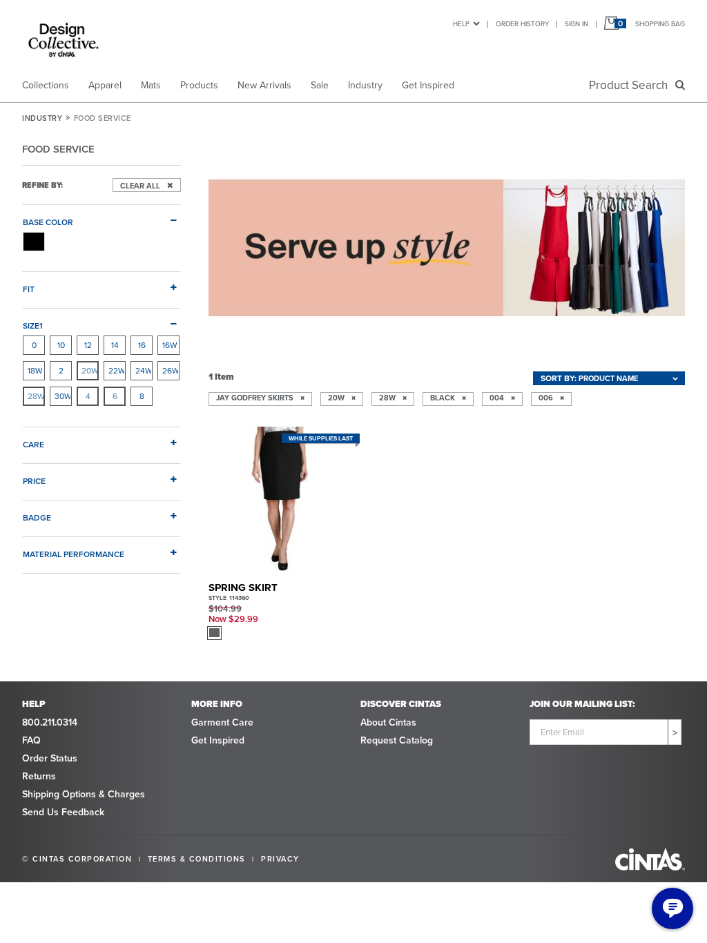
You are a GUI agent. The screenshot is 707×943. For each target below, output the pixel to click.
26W (170, 370)
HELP (461, 24)
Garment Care (222, 722)
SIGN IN (576, 24)
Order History (522, 24)
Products (199, 85)
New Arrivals (264, 85)
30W (63, 396)
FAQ (31, 740)
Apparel (105, 85)
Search (631, 85)
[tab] (101, 217)
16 (142, 345)
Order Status (49, 758)
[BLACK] (33, 242)
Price (34, 481)
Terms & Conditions (197, 858)
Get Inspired (428, 85)
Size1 (33, 325)
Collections (45, 85)
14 (115, 345)
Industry (365, 85)
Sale (320, 85)
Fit (29, 289)
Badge (37, 517)
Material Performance (73, 554)
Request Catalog (396, 740)
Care (33, 444)
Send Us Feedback (63, 812)
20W (89, 370)
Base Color (48, 222)
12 (88, 345)
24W (143, 370)
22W (116, 370)
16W (169, 345)
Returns (39, 776)
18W (35, 370)
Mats (151, 85)
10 (61, 345)
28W (36, 396)
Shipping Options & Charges (83, 794)
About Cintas (388, 722)
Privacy (280, 858)
